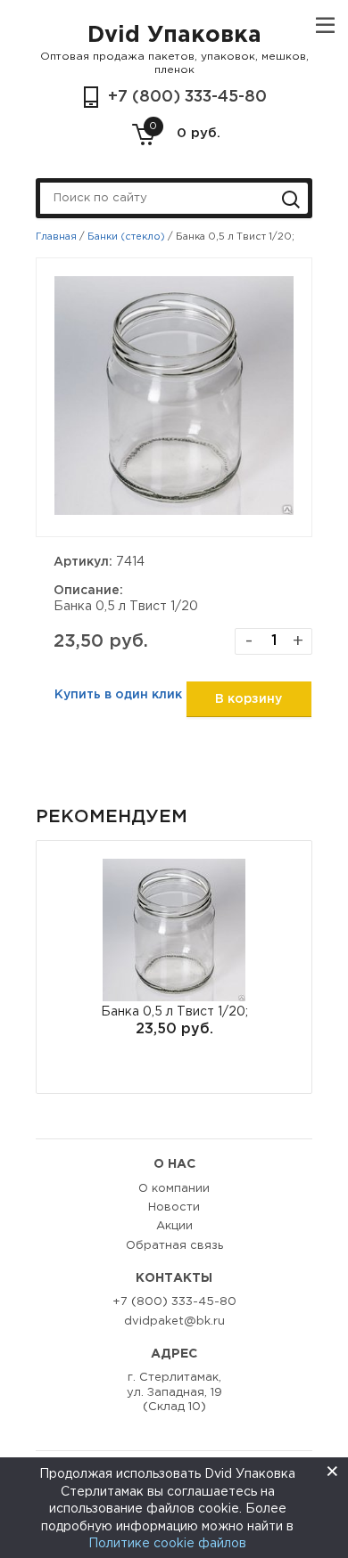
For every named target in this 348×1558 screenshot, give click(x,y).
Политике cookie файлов (167, 1543)
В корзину (248, 699)
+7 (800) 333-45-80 (187, 97)
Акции (174, 1226)
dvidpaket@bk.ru (174, 1321)
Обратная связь (174, 1246)
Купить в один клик (118, 694)
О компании (174, 1189)
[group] (174, 967)
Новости (174, 1207)
